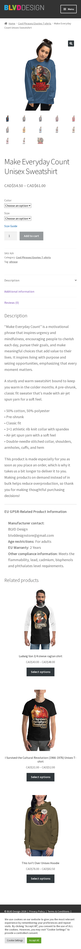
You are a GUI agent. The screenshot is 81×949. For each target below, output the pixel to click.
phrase (13, 261)
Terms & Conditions (59, 911)
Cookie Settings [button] (15, 940)
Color (7, 200)
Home (12, 23)
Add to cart (31, 236)
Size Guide (10, 226)
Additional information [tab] (19, 291)
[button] (71, 43)
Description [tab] (11, 280)
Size (7, 213)
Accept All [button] (34, 940)
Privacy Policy (37, 911)
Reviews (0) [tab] (11, 302)
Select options (40, 672)
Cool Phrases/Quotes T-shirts (34, 23)
